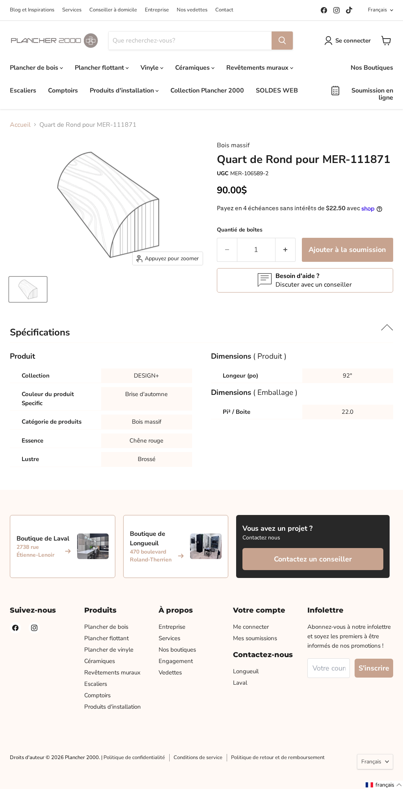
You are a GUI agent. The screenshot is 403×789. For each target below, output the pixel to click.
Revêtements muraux (258, 67)
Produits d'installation (122, 90)
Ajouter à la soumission (347, 249)
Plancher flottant (100, 67)
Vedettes (170, 672)
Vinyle (150, 67)
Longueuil (246, 671)
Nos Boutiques (372, 67)
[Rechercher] (282, 40)
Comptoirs (63, 90)
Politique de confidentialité (134, 757)
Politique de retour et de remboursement (278, 757)
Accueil (20, 124)
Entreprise (157, 9)
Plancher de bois (35, 67)
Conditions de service (198, 757)
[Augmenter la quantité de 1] (285, 250)
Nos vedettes (192, 9)
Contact (224, 9)
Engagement (176, 661)
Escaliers (23, 90)
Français (377, 9)
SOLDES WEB (277, 90)
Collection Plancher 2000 (207, 90)
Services (71, 9)
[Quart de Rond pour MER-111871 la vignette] (28, 289)
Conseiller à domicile (113, 9)
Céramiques (193, 67)
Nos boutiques (177, 650)
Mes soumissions (255, 638)
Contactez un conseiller (313, 559)
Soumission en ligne (372, 94)
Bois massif (233, 145)
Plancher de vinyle (108, 650)
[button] (384, 785)
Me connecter (251, 627)
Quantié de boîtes (240, 229)
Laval (240, 683)
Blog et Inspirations (32, 9)
